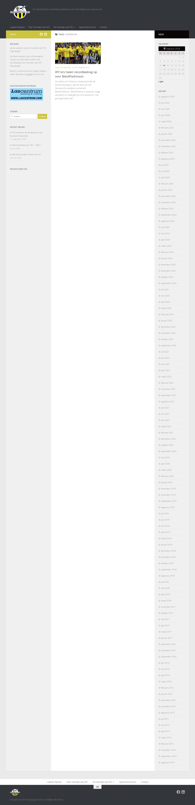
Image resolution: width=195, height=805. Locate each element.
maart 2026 (166, 121)
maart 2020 (166, 470)
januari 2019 (166, 544)
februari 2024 (167, 252)
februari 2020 (167, 476)
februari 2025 (167, 183)
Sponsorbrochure (87, 27)
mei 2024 (165, 233)
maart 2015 (166, 737)
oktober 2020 (167, 445)
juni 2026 (165, 102)
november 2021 (168, 389)
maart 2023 (166, 308)
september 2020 (168, 451)
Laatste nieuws (63, 67)
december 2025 (168, 140)
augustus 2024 (168, 221)
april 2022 (165, 370)
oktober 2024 (167, 208)
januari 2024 (166, 258)
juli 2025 (165, 165)
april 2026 (165, 115)
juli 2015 (165, 718)
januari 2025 (166, 190)
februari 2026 (167, 127)
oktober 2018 (167, 563)
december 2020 (168, 438)
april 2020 (165, 463)
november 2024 (168, 202)
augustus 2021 (168, 401)
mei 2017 (165, 619)
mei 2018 (165, 588)
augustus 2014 (168, 762)
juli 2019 (165, 513)
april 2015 (165, 731)
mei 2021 (165, 414)
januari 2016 (166, 694)
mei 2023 (165, 295)
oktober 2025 (167, 152)
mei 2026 (165, 109)
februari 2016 (167, 687)
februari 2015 (167, 743)
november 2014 (168, 750)
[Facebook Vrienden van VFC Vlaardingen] (41, 34)
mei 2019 (165, 526)
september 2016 (168, 656)
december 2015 (168, 700)
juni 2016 (165, 662)
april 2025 (165, 177)
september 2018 (168, 569)
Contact (103, 27)
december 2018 (168, 550)
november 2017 (168, 606)
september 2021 (168, 395)
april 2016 (165, 675)
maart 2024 (166, 246)
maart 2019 (166, 538)
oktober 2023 (167, 277)
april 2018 (165, 594)
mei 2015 (165, 725)
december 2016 (168, 644)
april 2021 (165, 420)
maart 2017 (166, 631)
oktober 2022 (167, 339)
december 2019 (168, 488)
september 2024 (168, 214)
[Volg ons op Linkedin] (45, 34)
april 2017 (165, 625)
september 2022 (168, 345)
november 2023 (168, 270)
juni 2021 (165, 407)
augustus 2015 (168, 712)
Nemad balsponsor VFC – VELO (26, 145)
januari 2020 (166, 482)
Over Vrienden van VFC (39, 27)
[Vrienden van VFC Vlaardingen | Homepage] (20, 12)
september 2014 (168, 756)
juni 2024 (165, 227)
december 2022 (168, 326)
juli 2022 (165, 351)
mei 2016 (165, 669)
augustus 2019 (168, 507)
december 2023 (168, 264)
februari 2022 (167, 382)
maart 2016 (166, 681)
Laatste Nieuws (17, 27)
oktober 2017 (167, 613)
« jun (161, 81)
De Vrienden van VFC (63, 27)
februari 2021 (167, 432)
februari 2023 (167, 314)
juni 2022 (165, 358)
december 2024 (168, 196)
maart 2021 (166, 426)
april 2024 (165, 239)
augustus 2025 (168, 158)
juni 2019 (165, 519)
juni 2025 (165, 171)
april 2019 (165, 532)
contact (29, 74)
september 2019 (168, 501)
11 (164, 65)
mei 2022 (165, 364)
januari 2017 (166, 638)
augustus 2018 (168, 575)
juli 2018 (165, 582)
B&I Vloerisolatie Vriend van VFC (26, 154)
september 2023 (168, 283)
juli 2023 (165, 289)
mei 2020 (165, 457)
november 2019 (168, 494)
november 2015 (168, 706)
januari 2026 (166, 134)
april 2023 (165, 302)
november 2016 (168, 650)
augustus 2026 (168, 96)
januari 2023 (166, 320)
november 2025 (168, 146)
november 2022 (168, 333)
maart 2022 (166, 376)
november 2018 (168, 557)
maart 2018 (166, 600)
